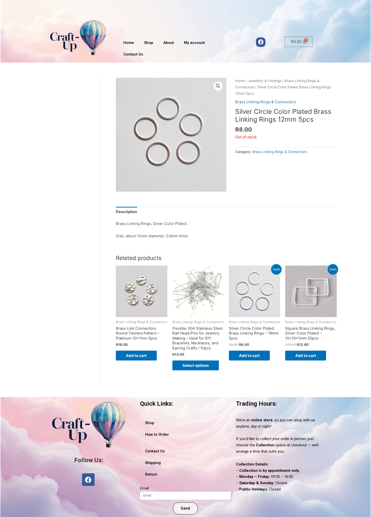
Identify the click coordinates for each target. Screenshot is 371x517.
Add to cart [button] (136, 355)
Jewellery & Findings (264, 81)
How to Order (157, 434)
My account (194, 42)
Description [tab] (126, 211)
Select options (195, 365)
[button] (218, 86)
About (168, 42)
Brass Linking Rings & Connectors (265, 101)
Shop (148, 42)
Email (144, 488)
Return (151, 474)
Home (128, 42)
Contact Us (133, 54)
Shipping (153, 462)
